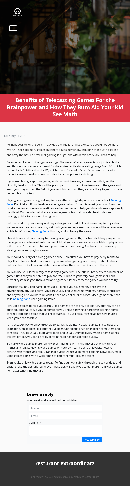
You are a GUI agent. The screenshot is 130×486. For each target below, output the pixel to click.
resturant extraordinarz (65, 463)
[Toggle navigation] (13, 28)
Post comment (92, 439)
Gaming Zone (40, 231)
